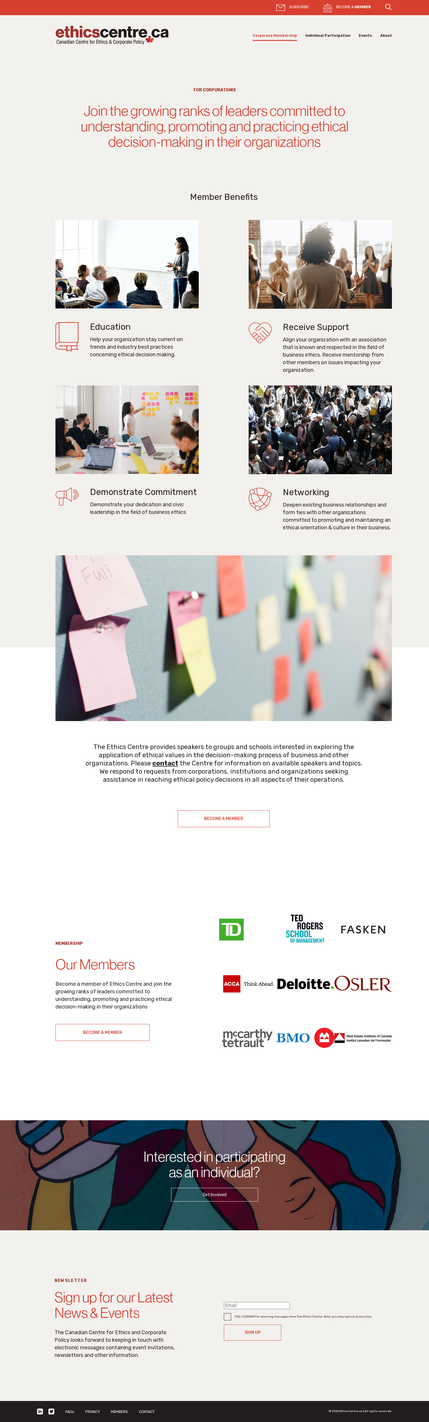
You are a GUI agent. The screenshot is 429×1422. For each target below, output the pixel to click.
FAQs (69, 1411)
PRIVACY (92, 1411)
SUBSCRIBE (299, 7)
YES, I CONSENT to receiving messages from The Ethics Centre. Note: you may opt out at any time (303, 1316)
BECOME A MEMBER (223, 818)
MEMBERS (119, 1411)
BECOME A (353, 7)
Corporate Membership (275, 35)
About (386, 35)
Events (365, 35)
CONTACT (147, 1411)
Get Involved (214, 1194)
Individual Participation (327, 35)
